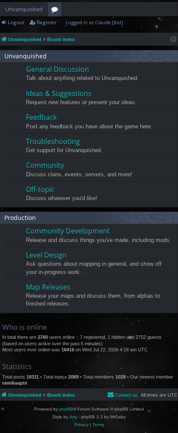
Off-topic (40, 189)
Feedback (41, 117)
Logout (16, 22)
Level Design (46, 255)
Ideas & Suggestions (59, 93)
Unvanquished (24, 9)
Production (20, 217)
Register (47, 22)
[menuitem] (122, 395)
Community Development (68, 231)
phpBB (66, 409)
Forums (56, 10)
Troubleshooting (53, 141)
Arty (73, 416)
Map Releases (48, 287)
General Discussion (57, 69)
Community (45, 165)
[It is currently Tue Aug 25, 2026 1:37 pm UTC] (173, 40)
